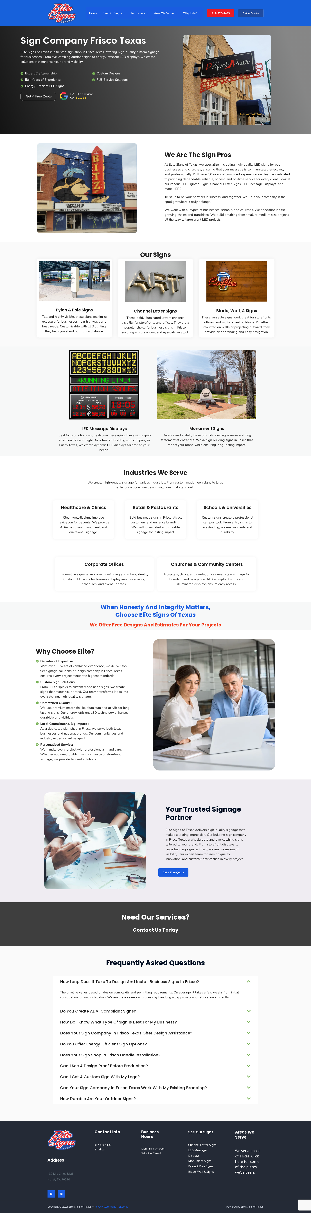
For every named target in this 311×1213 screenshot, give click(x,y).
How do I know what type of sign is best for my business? (118, 1022)
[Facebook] (51, 1194)
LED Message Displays (104, 429)
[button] (220, 13)
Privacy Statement (105, 1206)
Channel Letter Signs (155, 311)
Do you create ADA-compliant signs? (98, 1011)
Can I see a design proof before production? (104, 1066)
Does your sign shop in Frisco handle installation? (110, 1055)
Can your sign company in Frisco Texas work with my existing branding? (133, 1088)
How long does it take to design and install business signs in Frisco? (129, 981)
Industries (138, 13)
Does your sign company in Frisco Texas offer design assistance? (126, 1033)
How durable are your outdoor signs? (98, 1099)
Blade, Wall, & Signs (236, 311)
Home (93, 13)
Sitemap (123, 1206)
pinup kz (97, 92)
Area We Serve (164, 13)
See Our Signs (112, 13)
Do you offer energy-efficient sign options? (103, 1044)
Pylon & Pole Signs (74, 310)
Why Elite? (190, 13)
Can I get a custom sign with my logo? (100, 1077)
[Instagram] (61, 1194)
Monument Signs (206, 428)
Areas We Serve (244, 1134)
